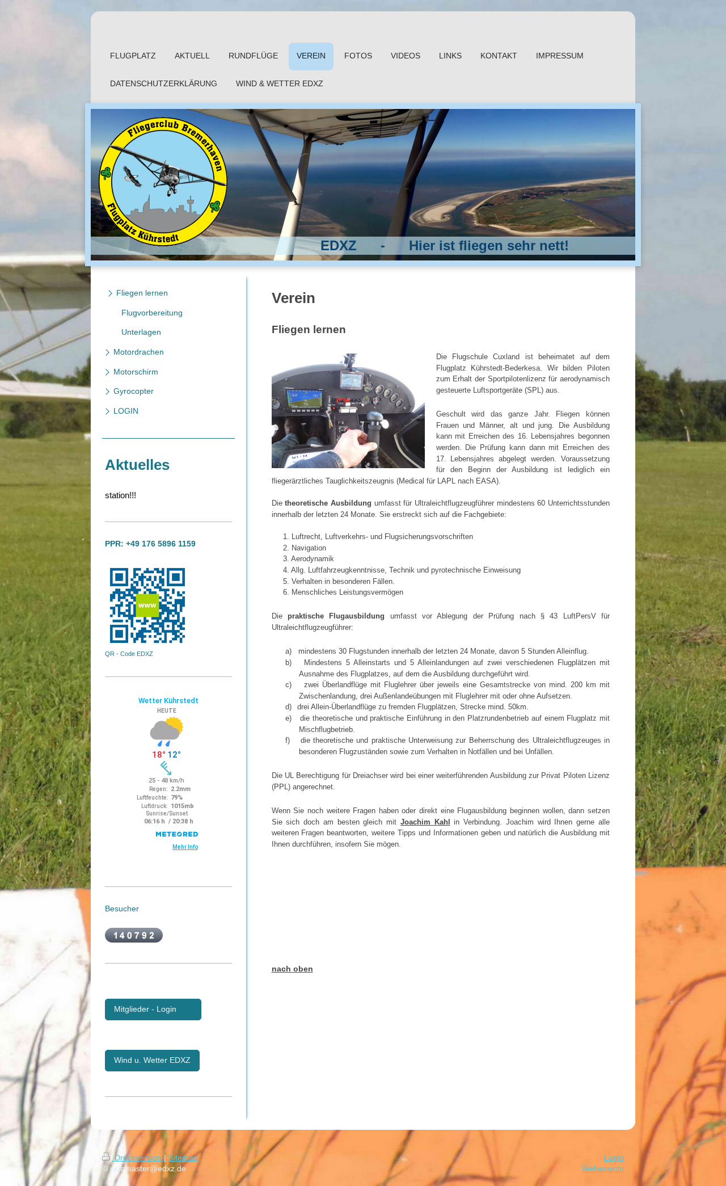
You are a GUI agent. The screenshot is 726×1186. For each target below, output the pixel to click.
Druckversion (138, 1157)
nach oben (292, 968)
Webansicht (603, 1168)
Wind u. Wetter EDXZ (152, 1060)
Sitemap (183, 1157)
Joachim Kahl (425, 822)
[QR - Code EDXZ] (147, 605)
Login (614, 1157)
